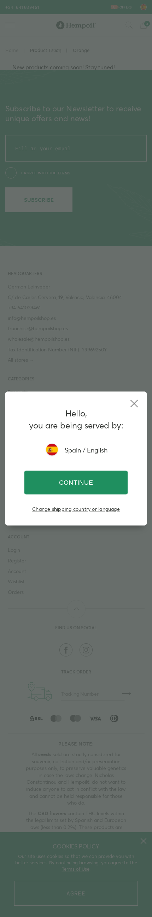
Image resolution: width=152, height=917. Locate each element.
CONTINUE (76, 482)
